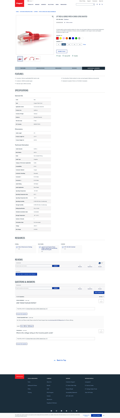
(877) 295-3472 (69, 396)
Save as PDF (67, 55)
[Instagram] (56, 411)
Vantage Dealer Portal (91, 389)
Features (22, 68)
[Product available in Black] (70, 38)
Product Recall (69, 389)
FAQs (29, 389)
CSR (48, 389)
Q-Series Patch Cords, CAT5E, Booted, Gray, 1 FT (37, 308)
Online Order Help (71, 385)
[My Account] (99, 4)
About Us (49, 382)
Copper (36, 11)
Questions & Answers (94, 68)
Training (30, 392)
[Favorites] (97, 4)
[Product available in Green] (76, 38)
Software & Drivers (32, 385)
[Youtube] (76, 411)
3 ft (69, 44)
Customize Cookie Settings (86, 415)
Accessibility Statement (71, 392)
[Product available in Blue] (73, 38)
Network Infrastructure (26, 11)
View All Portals (89, 392)
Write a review (69, 22)
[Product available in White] (82, 38)
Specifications (40, 68)
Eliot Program (50, 392)
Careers (48, 396)
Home (17, 11)
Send (59, 55)
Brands (48, 385)
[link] (18, 263)
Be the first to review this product (27, 274)
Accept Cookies (96, 415)
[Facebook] (51, 411)
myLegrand (87, 382)
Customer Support (70, 382)
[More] (84, 44)
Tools (29, 382)
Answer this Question (21, 314)
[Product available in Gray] (79, 38)
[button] (52, 16)
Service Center (90, 385)
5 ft (79, 44)
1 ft (58, 44)
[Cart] (102, 4)
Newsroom (49, 399)
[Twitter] (71, 411)
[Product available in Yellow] (60, 38)
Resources (58, 68)
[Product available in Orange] (67, 38)
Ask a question (99, 292)
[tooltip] (101, 263)
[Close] (103, 415)
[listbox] (35, 35)
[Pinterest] (66, 411)
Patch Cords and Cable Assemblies (47, 11)
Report (31, 326)
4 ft (74, 44)
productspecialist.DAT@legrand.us (56, 320)
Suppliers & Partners (52, 403)
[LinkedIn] (61, 411)
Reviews (74, 68)
